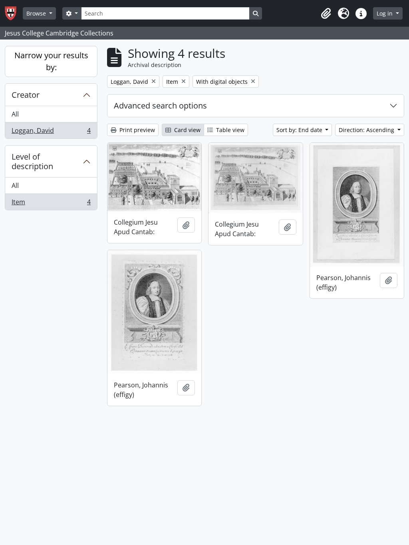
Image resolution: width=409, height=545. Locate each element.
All (15, 114)
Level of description (32, 161)
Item (51, 203)
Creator (26, 94)
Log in (385, 13)
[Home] (14, 13)
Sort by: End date (300, 130)
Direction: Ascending (367, 130)
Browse (37, 13)
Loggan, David (51, 132)
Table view (229, 130)
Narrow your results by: (51, 61)
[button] (326, 13)
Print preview (136, 130)
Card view (187, 130)
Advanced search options (160, 105)
